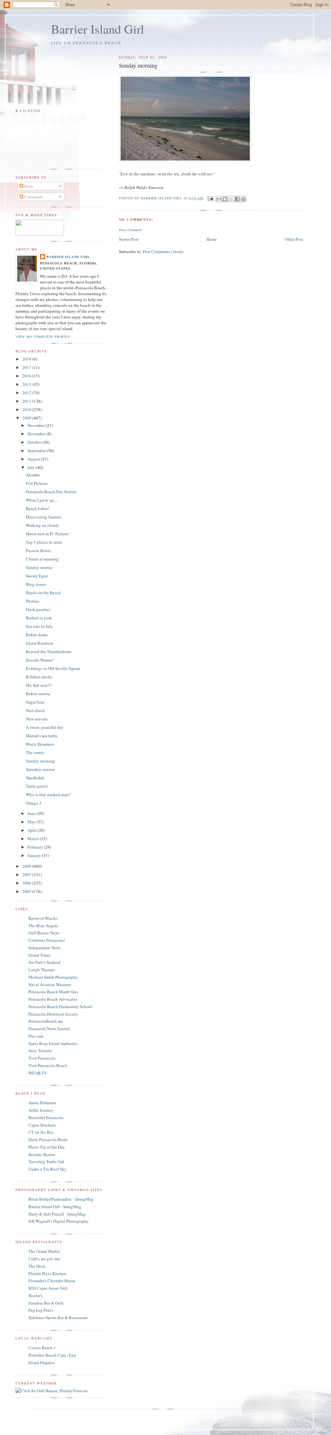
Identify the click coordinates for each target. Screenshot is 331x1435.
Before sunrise (38, 693)
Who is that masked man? (48, 794)
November (37, 434)
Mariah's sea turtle (42, 736)
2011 (27, 401)
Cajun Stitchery (42, 1125)
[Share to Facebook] (237, 199)
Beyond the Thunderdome (48, 651)
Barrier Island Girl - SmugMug (54, 1206)
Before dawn (37, 635)
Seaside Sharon (41, 1154)
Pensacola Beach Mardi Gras (53, 992)
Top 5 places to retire (44, 542)
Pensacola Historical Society (53, 1014)
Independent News (44, 948)
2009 (27, 418)
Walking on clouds (42, 525)
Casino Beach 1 (42, 1348)
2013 (27, 384)
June (32, 813)
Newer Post (128, 239)
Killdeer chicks (39, 677)
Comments (33, 197)
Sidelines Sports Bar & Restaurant (58, 1317)
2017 (27, 367)
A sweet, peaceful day (45, 727)
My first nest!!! (38, 685)
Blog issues (36, 584)
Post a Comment (130, 230)
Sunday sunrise (39, 567)
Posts (28, 186)
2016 (27, 376)
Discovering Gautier (43, 517)
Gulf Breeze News (43, 933)
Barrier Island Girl (97, 28)
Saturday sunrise (40, 769)
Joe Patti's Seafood (44, 962)
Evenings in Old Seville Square (53, 668)
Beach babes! (37, 508)
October (34, 442)
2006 (27, 883)
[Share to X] (231, 199)
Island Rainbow (39, 643)
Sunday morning (40, 761)
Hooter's (35, 1295)
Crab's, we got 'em (43, 1259)
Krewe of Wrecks (43, 918)
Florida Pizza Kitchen (47, 1273)
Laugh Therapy (41, 970)
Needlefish (35, 778)
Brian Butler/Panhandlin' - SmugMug (61, 1199)
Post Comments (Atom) (163, 251)
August (34, 459)
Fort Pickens (37, 483)
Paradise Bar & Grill (45, 1303)
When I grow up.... (42, 500)
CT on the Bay (41, 1132)
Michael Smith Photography (53, 977)
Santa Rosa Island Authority (53, 1043)
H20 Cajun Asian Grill (48, 1288)
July (31, 467)
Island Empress (41, 1362)
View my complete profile (43, 336)
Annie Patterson (42, 1103)
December (36, 425)
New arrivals (37, 719)
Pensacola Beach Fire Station (51, 492)
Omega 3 (33, 803)
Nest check (35, 710)
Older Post (294, 239)
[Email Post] (210, 198)
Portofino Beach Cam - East (52, 1355)
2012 (27, 392)
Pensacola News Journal (49, 1028)
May (32, 822)
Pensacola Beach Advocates (52, 999)
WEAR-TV (37, 1073)
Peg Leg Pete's (40, 1310)
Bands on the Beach (43, 592)
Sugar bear (35, 702)
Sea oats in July (39, 626)
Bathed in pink (39, 618)
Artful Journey (41, 1110)
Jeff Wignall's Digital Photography (58, 1221)
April (32, 830)
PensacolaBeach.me (45, 1021)
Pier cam (35, 1036)
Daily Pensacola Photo (48, 1139)
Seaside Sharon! (40, 660)
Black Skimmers (40, 744)
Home (212, 239)
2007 (27, 874)
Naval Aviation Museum (49, 984)
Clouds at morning (42, 559)
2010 (27, 409)
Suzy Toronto (40, 1050)
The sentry (35, 752)
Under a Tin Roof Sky (47, 1169)
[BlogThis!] (225, 199)
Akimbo (33, 475)
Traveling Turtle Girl (46, 1161)
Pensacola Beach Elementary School (60, 1006)
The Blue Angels (43, 926)
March (33, 838)
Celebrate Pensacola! (46, 940)
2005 (27, 891)
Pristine (32, 601)
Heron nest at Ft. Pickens (47, 534)
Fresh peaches (38, 609)
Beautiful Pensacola (45, 1117)
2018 (27, 359)
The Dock (37, 1266)
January (34, 855)
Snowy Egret (37, 576)
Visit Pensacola (41, 1058)
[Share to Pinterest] (243, 199)
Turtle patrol (37, 786)
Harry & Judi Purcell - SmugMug (57, 1214)
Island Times (39, 955)
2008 (27, 866)
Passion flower (38, 550)
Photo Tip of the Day (46, 1147)
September (37, 450)
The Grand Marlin (44, 1251)
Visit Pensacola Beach (47, 1065)
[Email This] (219, 199)
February (35, 847)
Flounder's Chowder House (51, 1281)
